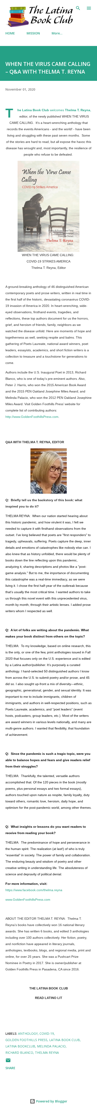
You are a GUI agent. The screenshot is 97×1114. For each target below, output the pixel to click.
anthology (28, 1033)
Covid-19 (46, 1033)
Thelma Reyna (47, 1052)
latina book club (64, 1040)
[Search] (78, 8)
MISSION (33, 33)
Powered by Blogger (51, 1101)
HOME (10, 33)
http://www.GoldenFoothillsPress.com (31, 417)
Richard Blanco (19, 1052)
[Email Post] (8, 1062)
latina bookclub (20, 1046)
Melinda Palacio (51, 1046)
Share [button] (10, 1068)
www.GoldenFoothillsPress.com (27, 899)
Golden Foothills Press (26, 1040)
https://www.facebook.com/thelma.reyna (33, 890)
